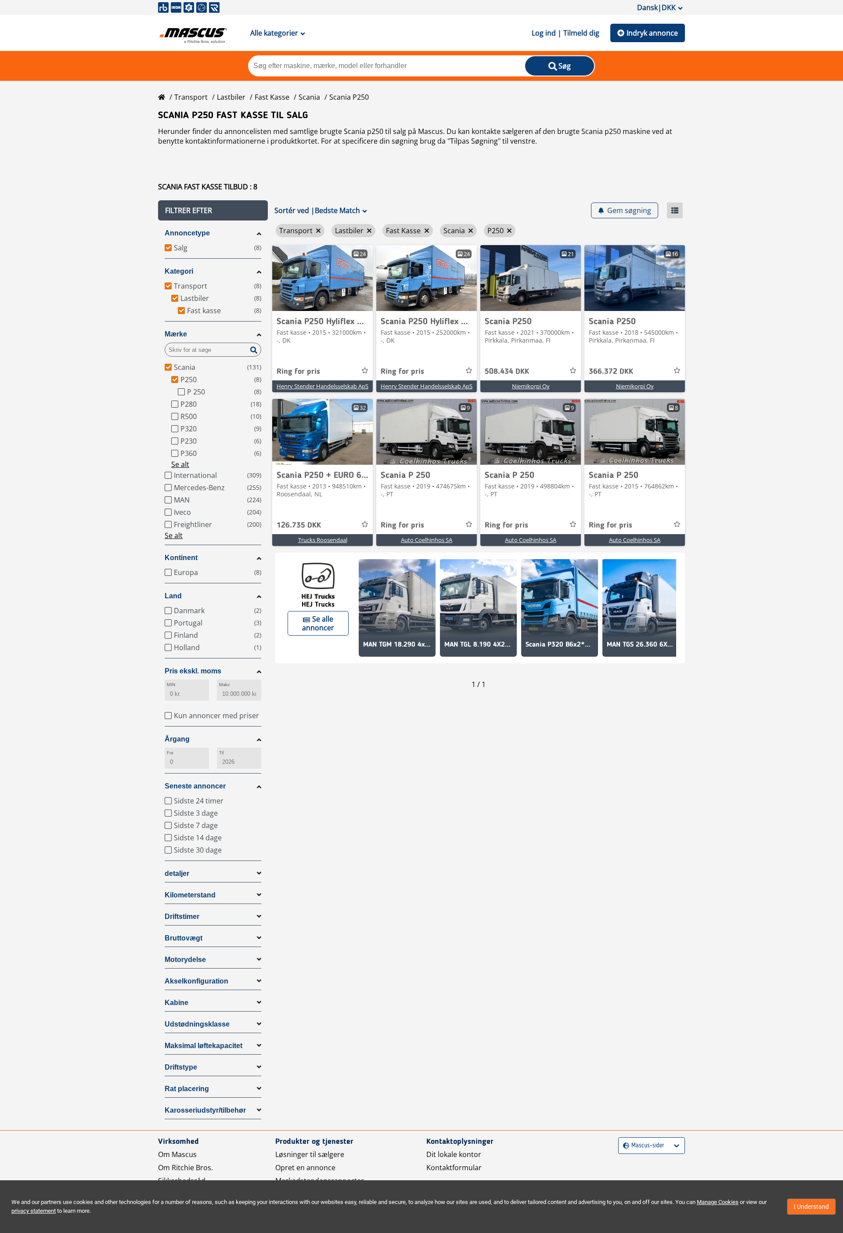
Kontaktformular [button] (454, 1167)
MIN (171, 684)
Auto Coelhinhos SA (426, 540)
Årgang (177, 739)
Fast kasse (272, 97)
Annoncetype (187, 233)
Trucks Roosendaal (322, 540)
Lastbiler (231, 97)
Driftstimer (182, 916)
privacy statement (33, 1211)
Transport (191, 97)
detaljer (177, 873)
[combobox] (624, 1146)
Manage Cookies (718, 1202)
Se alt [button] (180, 464)
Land (173, 596)
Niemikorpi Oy (531, 386)
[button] (213, 210)
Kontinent (181, 557)
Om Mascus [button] (177, 1154)
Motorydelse (185, 959)
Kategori (179, 271)
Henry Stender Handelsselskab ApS (322, 386)
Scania (309, 97)
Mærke (176, 334)
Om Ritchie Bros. (185, 1167)
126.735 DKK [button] (299, 525)
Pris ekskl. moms (193, 671)
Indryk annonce (652, 33)
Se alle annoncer (318, 623)
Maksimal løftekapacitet (203, 1045)
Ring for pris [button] (298, 372)
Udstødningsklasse (197, 1024)
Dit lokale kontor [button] (453, 1154)
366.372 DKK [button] (611, 372)
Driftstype (181, 1067)
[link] (322, 278)
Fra (170, 752)
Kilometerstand (190, 895)
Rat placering (187, 1088)
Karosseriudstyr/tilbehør (205, 1110)
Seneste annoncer (195, 786)
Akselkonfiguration (196, 981)
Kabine (176, 1002)
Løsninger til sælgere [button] (309, 1154)
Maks (224, 684)
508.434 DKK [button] (507, 372)
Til (221, 752)
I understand (811, 1206)
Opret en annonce (305, 1167)
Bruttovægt (183, 938)
